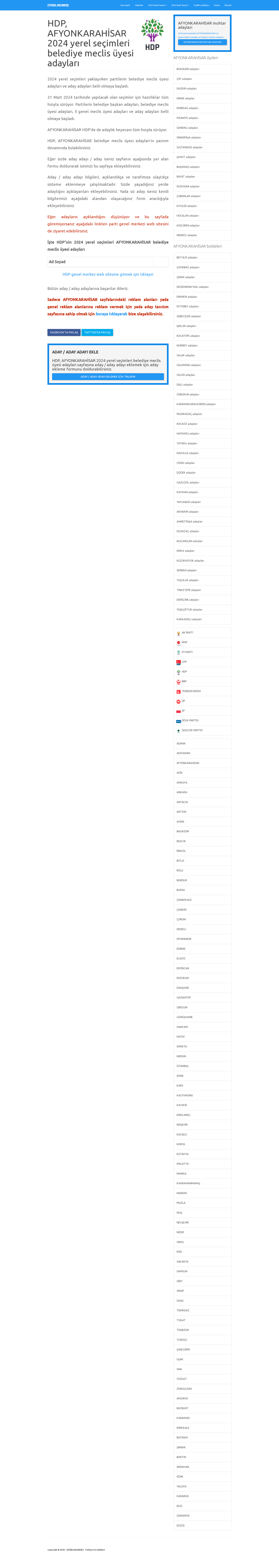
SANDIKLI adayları (187, 127)
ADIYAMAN (183, 753)
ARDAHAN (182, 1466)
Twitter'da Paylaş (97, 332)
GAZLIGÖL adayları (187, 482)
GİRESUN (181, 1007)
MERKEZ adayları (186, 235)
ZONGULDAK (184, 1388)
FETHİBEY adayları (187, 306)
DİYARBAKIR (183, 938)
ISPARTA (181, 1046)
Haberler (139, 5)
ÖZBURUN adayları (187, 394)
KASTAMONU (184, 1095)
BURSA (180, 889)
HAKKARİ (182, 1026)
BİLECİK (181, 841)
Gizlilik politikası (201, 5)
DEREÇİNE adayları (187, 599)
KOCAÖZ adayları (186, 423)
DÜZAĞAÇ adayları (187, 531)
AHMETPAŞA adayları (189, 521)
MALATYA (182, 1163)
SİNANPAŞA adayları (188, 137)
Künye (217, 5)
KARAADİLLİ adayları (189, 619)
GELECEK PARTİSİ (192, 730)
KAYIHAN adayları (187, 492)
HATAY (180, 1036)
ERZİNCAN (182, 968)
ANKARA (181, 792)
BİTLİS (180, 860)
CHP (184, 661)
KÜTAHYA (182, 1154)
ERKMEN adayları (186, 296)
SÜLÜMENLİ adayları (188, 365)
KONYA (180, 1144)
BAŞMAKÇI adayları (188, 166)
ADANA (181, 743)
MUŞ (179, 1212)
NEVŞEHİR (182, 1222)
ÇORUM (181, 919)
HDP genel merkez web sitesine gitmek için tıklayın (108, 274)
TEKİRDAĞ (182, 1310)
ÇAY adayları (184, 78)
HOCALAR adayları (187, 215)
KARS (179, 1085)
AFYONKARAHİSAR (187, 763)
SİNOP (180, 1290)
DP (183, 700)
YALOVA (181, 1486)
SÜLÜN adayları (185, 374)
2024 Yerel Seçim (179, 5)
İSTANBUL (182, 1066)
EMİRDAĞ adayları (187, 108)
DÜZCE (180, 1525)
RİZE (179, 1251)
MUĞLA (181, 1202)
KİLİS (179, 1506)
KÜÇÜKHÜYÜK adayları (190, 560)
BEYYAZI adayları (186, 257)
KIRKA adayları (185, 550)
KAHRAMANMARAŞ (188, 1183)
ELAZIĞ (180, 958)
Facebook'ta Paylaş (64, 332)
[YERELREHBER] (58, 5)
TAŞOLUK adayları (187, 580)
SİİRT (179, 1281)
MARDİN (181, 1193)
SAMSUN (181, 1271)
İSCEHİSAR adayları (188, 186)
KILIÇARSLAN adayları (189, 541)
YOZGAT (181, 1378)
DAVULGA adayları (187, 453)
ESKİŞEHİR (182, 987)
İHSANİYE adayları (187, 117)
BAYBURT (182, 1408)
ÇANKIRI (181, 909)
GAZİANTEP (183, 997)
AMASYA (181, 782)
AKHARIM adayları (187, 511)
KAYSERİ (181, 1105)
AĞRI (179, 772)
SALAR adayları (185, 355)
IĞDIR (179, 1476)
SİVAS (180, 1300)
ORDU (180, 1242)
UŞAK (179, 1359)
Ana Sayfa (125, 5)
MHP (184, 642)
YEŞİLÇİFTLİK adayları (189, 609)
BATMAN (182, 1437)
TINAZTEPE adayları (188, 590)
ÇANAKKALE (184, 899)
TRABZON (182, 1329)
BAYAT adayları (185, 176)
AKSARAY (182, 1398)
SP (183, 710)
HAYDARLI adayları (187, 433)
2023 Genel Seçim (156, 5)
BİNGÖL (181, 850)
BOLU (179, 870)
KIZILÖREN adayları (188, 225)
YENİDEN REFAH (191, 691)
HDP (184, 671)
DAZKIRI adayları (186, 88)
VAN (179, 1369)
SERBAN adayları (186, 570)
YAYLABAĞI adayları (188, 502)
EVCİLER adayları (186, 205)
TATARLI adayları (186, 443)
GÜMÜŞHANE (184, 1017)
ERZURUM (182, 978)
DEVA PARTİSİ (189, 720)
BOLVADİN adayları (187, 69)
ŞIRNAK (181, 1447)
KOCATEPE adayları (188, 335)
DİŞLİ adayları (184, 384)
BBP (183, 681)
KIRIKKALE (182, 1427)
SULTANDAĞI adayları (189, 147)
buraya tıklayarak (111, 314)
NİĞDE (180, 1232)
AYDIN (180, 821)
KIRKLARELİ (183, 1114)
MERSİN (181, 1056)
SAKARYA (182, 1261)
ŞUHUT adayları (186, 157)
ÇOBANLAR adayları (188, 196)
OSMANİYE (183, 1515)
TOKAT (181, 1320)
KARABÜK (182, 1496)
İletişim (228, 5)
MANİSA (181, 1173)
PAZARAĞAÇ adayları (189, 414)
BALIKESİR (182, 831)
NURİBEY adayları (187, 345)
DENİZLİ (181, 929)
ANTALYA (182, 802)
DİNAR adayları (185, 98)
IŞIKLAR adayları (186, 325)
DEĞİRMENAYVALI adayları (192, 286)
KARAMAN (183, 1417)
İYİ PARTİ (187, 652)
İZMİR (180, 1075)
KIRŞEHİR (182, 1124)
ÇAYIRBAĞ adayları (187, 267)
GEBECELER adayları (188, 316)
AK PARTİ (187, 632)
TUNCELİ (181, 1339)
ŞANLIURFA (183, 1349)
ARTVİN (181, 811)
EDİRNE (181, 948)
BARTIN (181, 1457)
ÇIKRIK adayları (185, 277)
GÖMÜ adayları (185, 462)
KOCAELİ (181, 1134)
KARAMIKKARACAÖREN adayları (196, 404)
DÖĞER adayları (186, 472)
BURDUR (181, 880)
